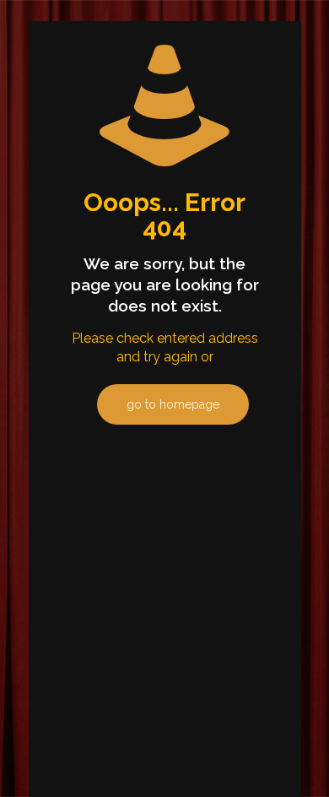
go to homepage (173, 404)
